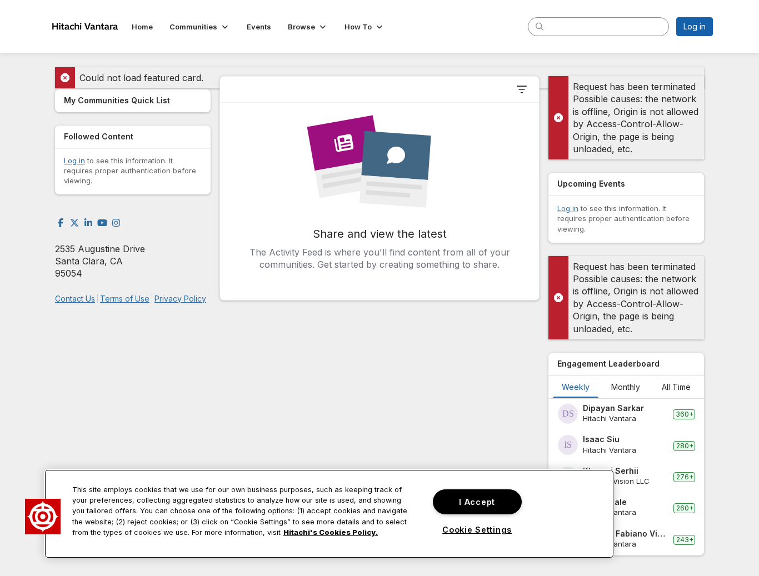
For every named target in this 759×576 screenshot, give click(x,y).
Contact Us (75, 298)
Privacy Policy (180, 298)
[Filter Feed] (521, 89)
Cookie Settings (477, 529)
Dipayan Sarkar (613, 408)
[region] (329, 513)
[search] (539, 26)
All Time (676, 387)
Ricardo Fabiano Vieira (626, 533)
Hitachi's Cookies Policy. (330, 532)
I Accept (477, 502)
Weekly (576, 387)
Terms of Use (124, 298)
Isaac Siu (601, 439)
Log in (694, 26)
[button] (199, 26)
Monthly (625, 387)
